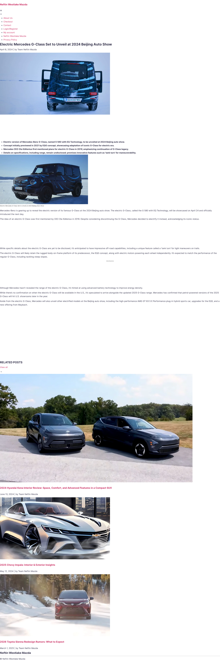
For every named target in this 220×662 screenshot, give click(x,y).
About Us (8, 18)
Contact (7, 25)
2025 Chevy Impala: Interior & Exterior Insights (27, 564)
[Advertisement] (110, 128)
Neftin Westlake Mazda (14, 36)
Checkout (8, 21)
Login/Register (10, 29)
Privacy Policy (10, 39)
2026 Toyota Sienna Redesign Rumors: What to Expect (32, 641)
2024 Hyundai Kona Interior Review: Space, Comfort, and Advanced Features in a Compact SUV (56, 487)
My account (9, 32)
